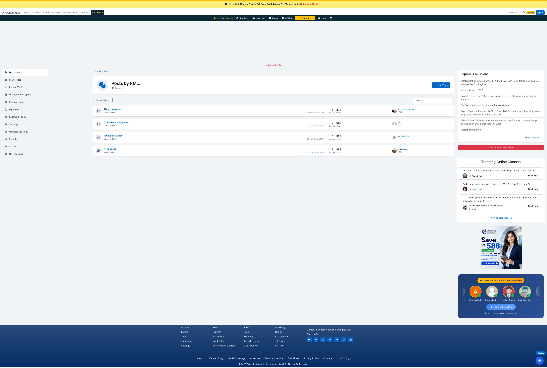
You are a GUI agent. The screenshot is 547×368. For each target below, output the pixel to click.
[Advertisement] (273, 42)
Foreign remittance (471, 129)
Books (275, 18)
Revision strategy (113, 135)
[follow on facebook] (316, 339)
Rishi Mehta (402, 149)
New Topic (442, 85)
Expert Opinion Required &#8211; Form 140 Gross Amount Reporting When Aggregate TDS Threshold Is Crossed (501, 113)
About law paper (113, 109)
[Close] (543, 4)
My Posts (14, 109)
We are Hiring (216, 358)
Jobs (323, 18)
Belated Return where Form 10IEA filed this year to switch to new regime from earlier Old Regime (500, 82)
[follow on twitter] (309, 339)
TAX (246, 327)
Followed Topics (18, 116)
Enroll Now (533, 175)
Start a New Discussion (501, 147)
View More (530, 137)
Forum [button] (46, 12)
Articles (185, 327)
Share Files (218, 336)
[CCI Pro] (501, 248)
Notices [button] (67, 12)
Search (13, 139)
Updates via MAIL (18, 131)
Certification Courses (224, 345)
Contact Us (329, 358)
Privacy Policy (311, 358)
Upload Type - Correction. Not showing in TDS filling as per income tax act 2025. (499, 98)
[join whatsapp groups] (343, 339)
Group (281, 341)
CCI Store (97, 12)
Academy (244, 18)
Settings (13, 124)
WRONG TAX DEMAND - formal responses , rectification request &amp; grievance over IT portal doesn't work (499, 122)
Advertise (255, 358)
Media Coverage (236, 358)
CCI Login (345, 358)
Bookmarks (250, 336)
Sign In (540, 12)
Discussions (16, 72)
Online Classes (501, 162)
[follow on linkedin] (329, 339)
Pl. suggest (110, 148)
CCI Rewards (251, 345)
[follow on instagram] (322, 339)
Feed (246, 331)
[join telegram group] (350, 339)
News (216, 327)
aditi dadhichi (403, 136)
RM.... (114, 112)
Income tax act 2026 (472, 90)
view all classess (499, 217)
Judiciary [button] (85, 12)
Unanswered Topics (20, 94)
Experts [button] (56, 12)
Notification (219, 341)
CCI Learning (16, 153)
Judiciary (186, 341)
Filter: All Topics (102, 100)
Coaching (260, 18)
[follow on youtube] (336, 339)
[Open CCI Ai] (540, 361)
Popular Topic (16, 102)
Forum (184, 331)
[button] (523, 12)
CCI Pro (288, 18)
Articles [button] (36, 12)
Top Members (251, 341)
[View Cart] (331, 18)
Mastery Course (305, 18)
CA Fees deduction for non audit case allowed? (486, 105)
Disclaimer (293, 358)
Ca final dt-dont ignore (116, 122)
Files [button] (75, 12)
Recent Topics (17, 87)
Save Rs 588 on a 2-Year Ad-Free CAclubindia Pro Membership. (273, 4)
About (199, 358)
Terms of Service (274, 358)
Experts (217, 331)
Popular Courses (225, 18)
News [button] (27, 12)
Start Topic (15, 79)
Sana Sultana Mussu (406, 109)
